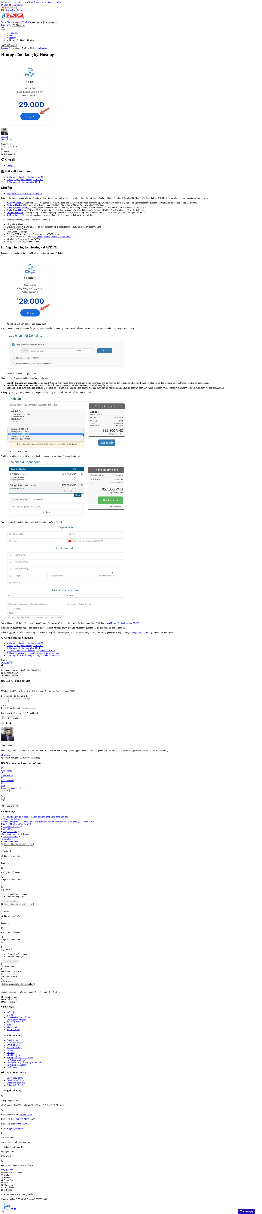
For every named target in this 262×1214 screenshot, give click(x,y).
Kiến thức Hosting (9, 824)
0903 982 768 (21, 1124)
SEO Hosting (13, 215)
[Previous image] (8, 790)
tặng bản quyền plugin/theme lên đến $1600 (52, 236)
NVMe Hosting (13, 1045)
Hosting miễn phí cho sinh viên (20, 1057)
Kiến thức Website (11, 826)
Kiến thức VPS (24, 824)
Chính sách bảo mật (15, 1085)
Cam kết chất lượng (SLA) (18, 1017)
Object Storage (73, 822)
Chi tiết (4, 705)
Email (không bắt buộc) (11, 708)
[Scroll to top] (3, 1211)
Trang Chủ (5, 22)
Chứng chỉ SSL (16, 822)
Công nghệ (45, 817)
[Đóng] (32, 844)
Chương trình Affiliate (16, 1020)
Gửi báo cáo (13, 718)
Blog (9, 1024)
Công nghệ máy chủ (59, 817)
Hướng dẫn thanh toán (16, 1065)
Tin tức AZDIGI (10, 836)
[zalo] (7, 1209)
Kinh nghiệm (6, 829)
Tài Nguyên (49, 22)
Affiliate (5, 822)
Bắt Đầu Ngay (18, 25)
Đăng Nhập (6, 25)
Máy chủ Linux (10, 831)
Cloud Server (29, 822)
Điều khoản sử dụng (15, 1080)
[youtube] (12, 1209)
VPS (91, 822)
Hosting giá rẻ (13, 1050)
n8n (3, 834)
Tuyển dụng (12, 1067)
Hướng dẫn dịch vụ (12, 819)
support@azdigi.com (16, 1128)
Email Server (53, 822)
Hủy (3, 718)
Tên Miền (26, 22)
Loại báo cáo (6, 696)
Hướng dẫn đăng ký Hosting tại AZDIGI (24, 193)
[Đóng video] (3, 800)
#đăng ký (11, 165)
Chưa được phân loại (23, 817)
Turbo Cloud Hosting (16, 210)
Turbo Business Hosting (18, 208)
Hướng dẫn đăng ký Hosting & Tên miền (24, 1062)
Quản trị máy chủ (12, 834)
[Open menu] (3, 28)
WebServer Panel (11, 841)
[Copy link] (11, 662)
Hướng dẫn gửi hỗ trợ (16, 1060)
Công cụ (36, 817)
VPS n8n (10, 1052)
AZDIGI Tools (13, 1029)
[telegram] (15, 1209)
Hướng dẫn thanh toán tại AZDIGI (125, 623)
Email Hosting (41, 822)
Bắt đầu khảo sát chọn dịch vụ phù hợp (17, 984)
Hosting (4, 48)
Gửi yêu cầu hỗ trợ (15, 1078)
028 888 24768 (23, 1119)
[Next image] (12, 790)
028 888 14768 (25, 1114)
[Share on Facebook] (2, 662)
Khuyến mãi (12, 1027)
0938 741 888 (7, 1170)
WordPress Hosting (15, 1043)
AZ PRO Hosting (15, 203)
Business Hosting (15, 205)
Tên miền (84, 822)
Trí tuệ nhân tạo (8, 839)
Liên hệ (10, 1015)
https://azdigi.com (141, 632)
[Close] (3, 686)
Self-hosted (25, 834)
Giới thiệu (11, 1012)
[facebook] (2, 1209)
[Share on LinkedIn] (8, 662)
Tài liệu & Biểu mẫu (15, 1022)
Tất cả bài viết (7, 817)
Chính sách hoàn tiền (16, 1083)
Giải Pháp (36, 22)
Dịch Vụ (15, 22)
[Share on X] (5, 662)
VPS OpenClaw (14, 1055)
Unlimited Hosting (15, 212)
